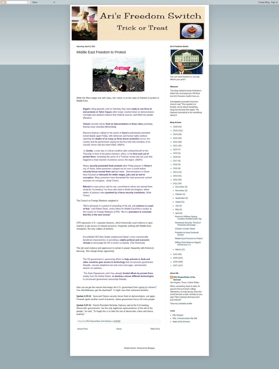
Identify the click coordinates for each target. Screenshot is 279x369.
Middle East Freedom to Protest (188, 238)
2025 (175, 130)
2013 (175, 176)
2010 (175, 254)
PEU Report (178, 315)
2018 (175, 157)
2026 (175, 127)
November (180, 190)
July (177, 206)
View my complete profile (181, 303)
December (180, 187)
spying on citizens (146, 287)
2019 (175, 153)
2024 (175, 134)
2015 (175, 168)
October (179, 194)
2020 (175, 149)
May (177, 209)
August (178, 202)
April (177, 213)
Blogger (151, 348)
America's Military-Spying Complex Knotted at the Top (188, 217)
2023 (175, 138)
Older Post (155, 329)
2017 (175, 161)
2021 (175, 145)
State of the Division (181, 322)
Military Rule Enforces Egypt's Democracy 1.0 (188, 243)
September (180, 198)
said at (130, 305)
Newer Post (82, 329)
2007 (175, 265)
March (178, 249)
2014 (175, 172)
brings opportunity (106, 251)
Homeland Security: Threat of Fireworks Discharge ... (188, 224)
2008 (175, 262)
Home (119, 329)
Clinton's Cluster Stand (185, 229)
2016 (175, 164)
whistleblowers (87, 290)
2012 (175, 180)
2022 (175, 142)
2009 (175, 258)
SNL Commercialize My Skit (185, 318)
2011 (175, 183)
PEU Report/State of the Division (184, 278)
